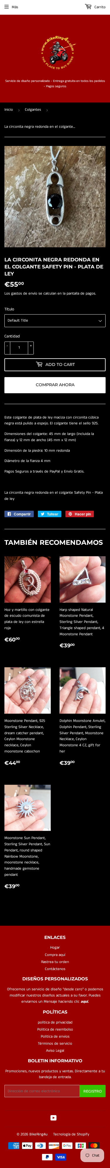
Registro (92, 1091)
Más (15, 7)
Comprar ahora (55, 384)
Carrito (99, 7)
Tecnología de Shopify (71, 1134)
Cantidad (12, 336)
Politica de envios (55, 1036)
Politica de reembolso (55, 1029)
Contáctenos (55, 969)
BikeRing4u (38, 1134)
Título (9, 309)
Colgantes (33, 109)
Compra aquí (55, 955)
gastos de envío (24, 293)
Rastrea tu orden (55, 962)
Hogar (55, 947)
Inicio (8, 109)
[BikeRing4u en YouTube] (53, 1119)
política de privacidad (55, 1022)
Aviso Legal (55, 1050)
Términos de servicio (55, 1043)
